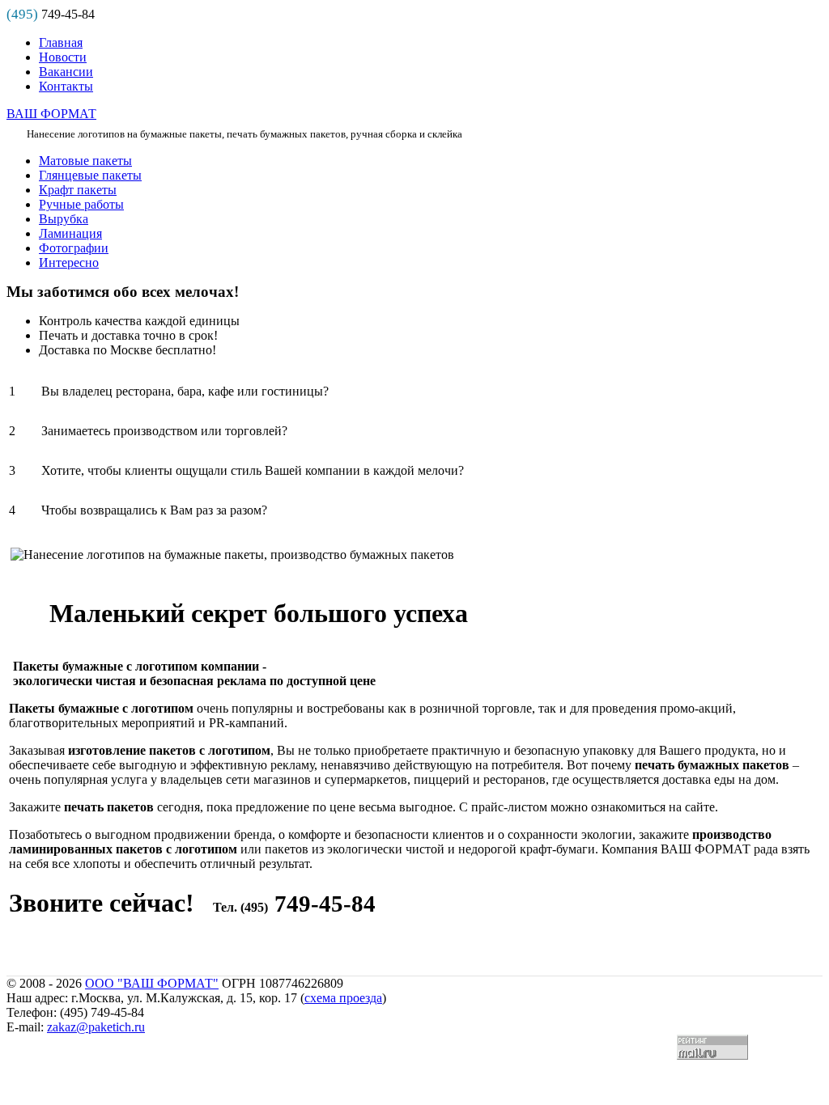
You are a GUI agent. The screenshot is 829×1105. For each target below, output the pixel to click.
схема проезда (343, 998)
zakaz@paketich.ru (96, 1027)
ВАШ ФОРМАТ (51, 114)
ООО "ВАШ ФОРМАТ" (152, 983)
